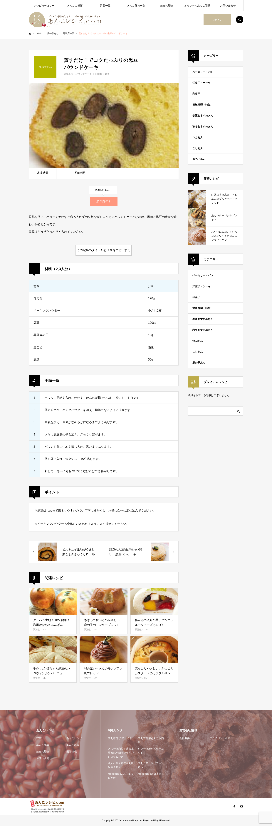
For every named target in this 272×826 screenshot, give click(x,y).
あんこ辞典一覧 (136, 5)
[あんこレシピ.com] (67, 19)
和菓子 (196, 93)
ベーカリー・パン (202, 71)
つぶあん (197, 137)
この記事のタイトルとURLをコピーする (103, 250)
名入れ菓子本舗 (121, 765)
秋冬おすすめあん (202, 126)
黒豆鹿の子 (69, 74)
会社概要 (184, 738)
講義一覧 (105, 5)
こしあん (197, 148)
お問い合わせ (228, 5)
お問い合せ (42, 758)
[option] (104, 125)
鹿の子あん (198, 159)
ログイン (217, 19)
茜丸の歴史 (166, 5)
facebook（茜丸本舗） (151, 773)
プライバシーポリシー (222, 738)
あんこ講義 (42, 744)
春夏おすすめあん (202, 115)
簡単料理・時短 (201, 104)
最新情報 (71, 751)
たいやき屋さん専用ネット (151, 750)
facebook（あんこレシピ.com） (121, 775)
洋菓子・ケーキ (201, 82)
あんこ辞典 (72, 744)
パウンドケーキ (84, 74)
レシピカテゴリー (44, 5)
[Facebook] (234, 806)
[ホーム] (30, 33)
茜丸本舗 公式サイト (120, 738)
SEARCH (239, 19)
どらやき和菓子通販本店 (121, 752)
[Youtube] (241, 806)
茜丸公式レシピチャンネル (151, 765)
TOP (39, 738)
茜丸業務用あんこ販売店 (151, 740)
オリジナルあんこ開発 (197, 5)
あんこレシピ (74, 738)
